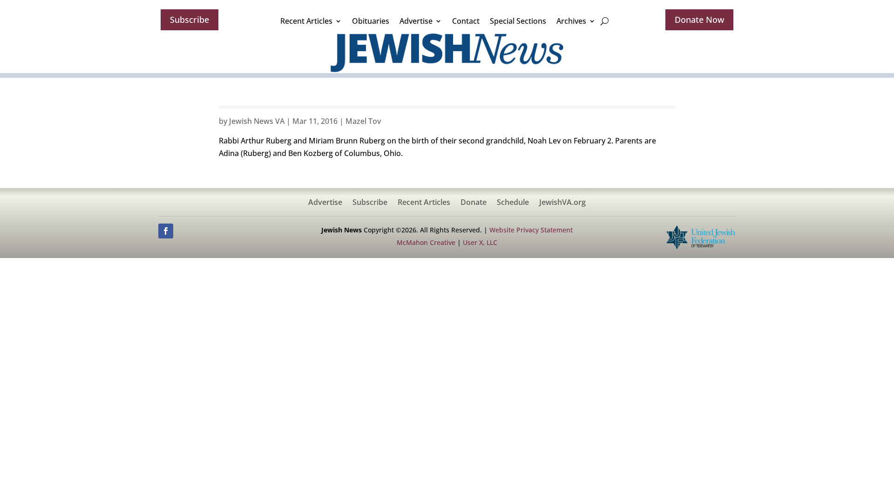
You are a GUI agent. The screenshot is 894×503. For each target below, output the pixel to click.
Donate (474, 203)
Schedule (513, 203)
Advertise (416, 21)
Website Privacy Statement (531, 229)
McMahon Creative (426, 242)
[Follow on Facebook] (165, 231)
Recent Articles (306, 21)
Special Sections (518, 21)
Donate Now (699, 19)
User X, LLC (480, 242)
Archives (571, 21)
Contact (466, 21)
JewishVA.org (562, 203)
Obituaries (370, 21)
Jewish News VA (256, 121)
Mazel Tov (363, 121)
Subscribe (189, 19)
